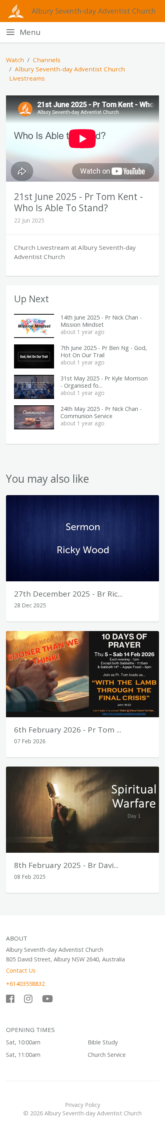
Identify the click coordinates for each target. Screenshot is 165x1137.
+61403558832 (25, 983)
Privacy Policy (82, 1105)
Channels (46, 60)
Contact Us (21, 970)
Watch (15, 60)
